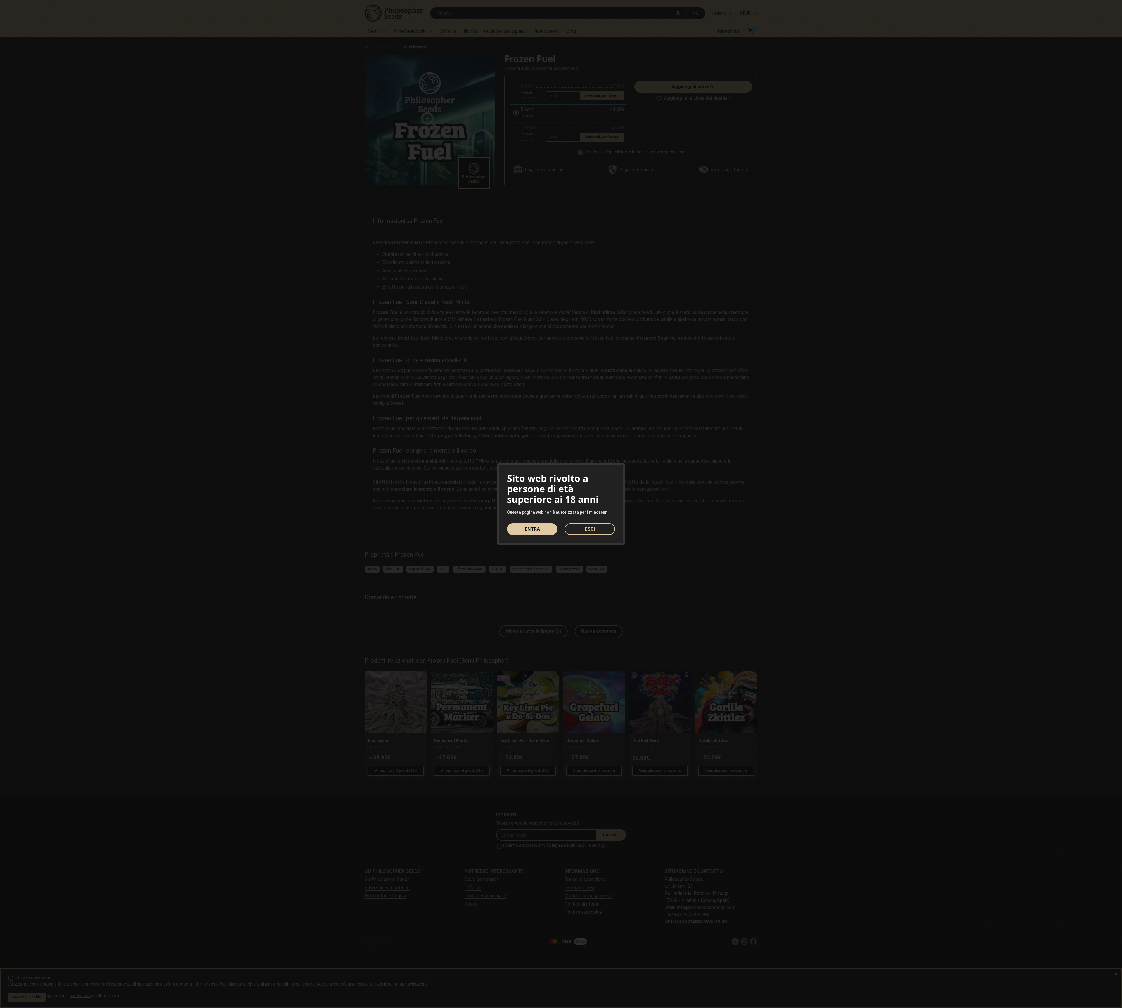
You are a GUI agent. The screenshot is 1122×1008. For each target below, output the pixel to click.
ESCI (590, 529)
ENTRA (532, 529)
